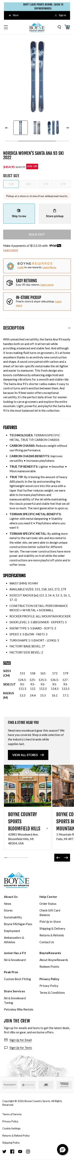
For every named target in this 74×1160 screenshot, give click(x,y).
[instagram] (28, 1151)
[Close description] (69, 328)
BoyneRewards (50, 953)
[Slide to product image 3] (37, 128)
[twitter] (4, 1151)
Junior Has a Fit (15, 953)
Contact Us (46, 942)
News (7, 903)
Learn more (10, 250)
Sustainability (13, 917)
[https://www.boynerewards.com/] (28, 1084)
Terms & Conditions (52, 992)
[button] (62, 1149)
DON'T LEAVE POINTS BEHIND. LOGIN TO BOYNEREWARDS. (41, 6)
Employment (12, 931)
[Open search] (59, 27)
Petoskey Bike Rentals (18, 1009)
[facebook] (12, 1151)
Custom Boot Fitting (17, 979)
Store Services (14, 991)
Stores (8, 910)
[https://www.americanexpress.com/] (64, 1084)
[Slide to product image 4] (53, 128)
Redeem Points (49, 966)
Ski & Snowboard (15, 960)
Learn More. (49, 267)
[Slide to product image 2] (20, 128)
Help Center (48, 896)
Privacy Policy (49, 979)
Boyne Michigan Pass (18, 924)
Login (21, 267)
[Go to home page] (16, 880)
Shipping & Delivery (52, 928)
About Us (11, 896)
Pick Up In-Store (50, 921)
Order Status (47, 903)
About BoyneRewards (53, 960)
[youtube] (20, 1151)
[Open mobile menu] (6, 27)
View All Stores (25, 755)
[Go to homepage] (37, 27)
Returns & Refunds (51, 935)
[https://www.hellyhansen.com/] (46, 1084)
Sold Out (37, 234)
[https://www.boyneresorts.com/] (10, 1085)
